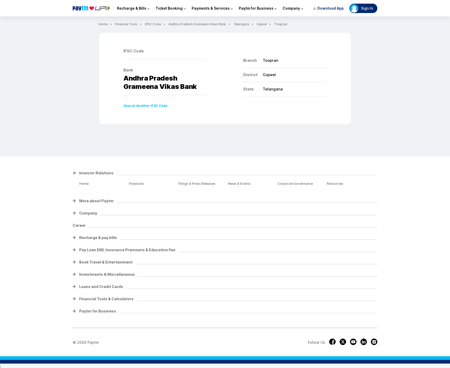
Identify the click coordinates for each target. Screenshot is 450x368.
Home (103, 24)
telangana (241, 24)
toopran (280, 24)
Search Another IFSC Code (145, 106)
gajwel (262, 24)
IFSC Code (153, 24)
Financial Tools (126, 24)
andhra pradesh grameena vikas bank (197, 24)
